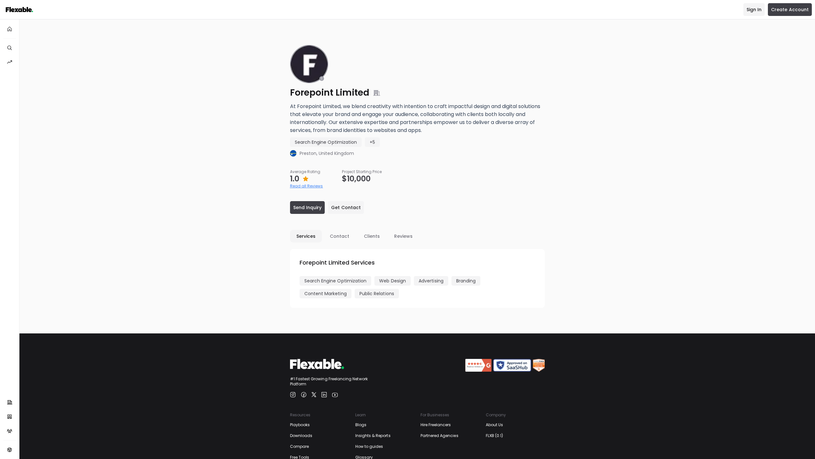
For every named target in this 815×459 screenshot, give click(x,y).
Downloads (301, 435)
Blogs (360, 424)
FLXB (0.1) (494, 435)
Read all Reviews (306, 186)
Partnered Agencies (439, 435)
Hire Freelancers (436, 424)
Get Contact (346, 207)
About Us (494, 424)
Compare (299, 446)
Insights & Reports (373, 435)
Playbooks (300, 424)
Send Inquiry (307, 207)
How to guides (369, 446)
